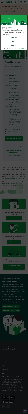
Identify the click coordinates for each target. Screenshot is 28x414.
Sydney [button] (14, 41)
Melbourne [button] (14, 45)
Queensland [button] (14, 37)
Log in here (21, 48)
